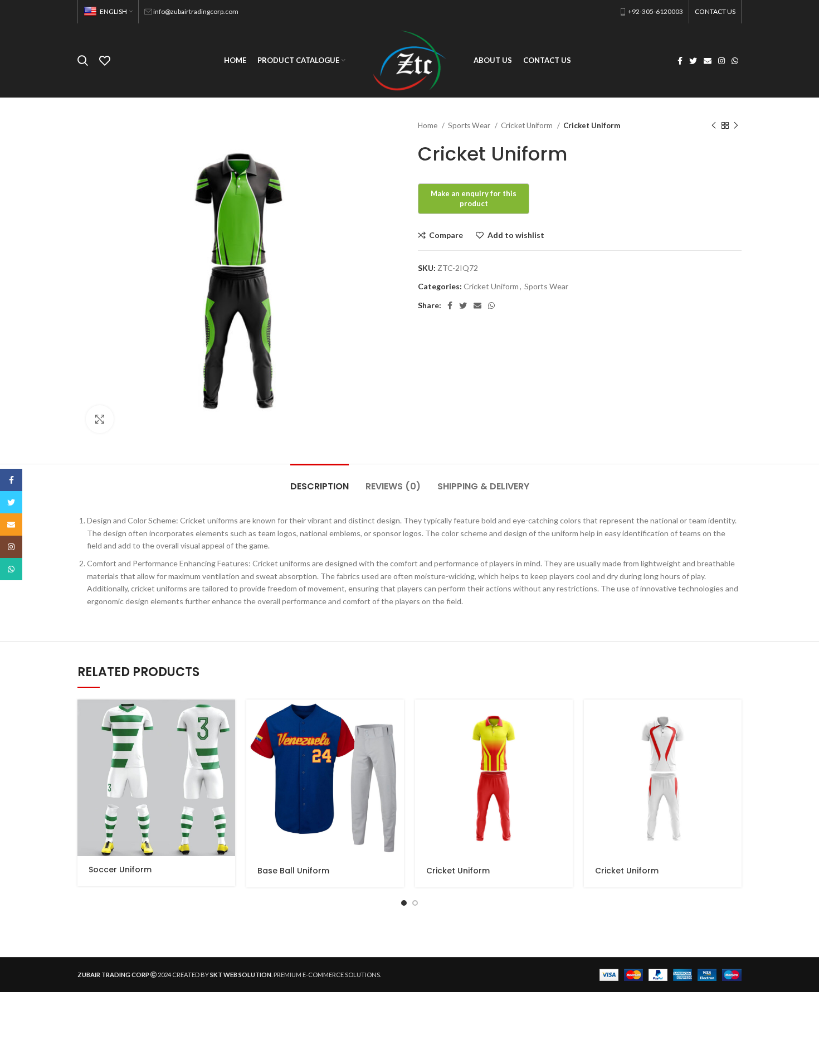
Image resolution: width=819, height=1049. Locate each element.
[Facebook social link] (680, 61)
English (113, 11)
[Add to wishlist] (227, 767)
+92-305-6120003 (655, 11)
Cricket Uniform (527, 125)
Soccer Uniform (120, 869)
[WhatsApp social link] (735, 61)
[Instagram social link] (721, 61)
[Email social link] (707, 61)
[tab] (319, 481)
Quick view (227, 717)
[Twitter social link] (693, 61)
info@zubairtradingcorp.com (195, 11)
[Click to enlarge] (100, 419)
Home (428, 125)
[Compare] (227, 742)
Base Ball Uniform (293, 870)
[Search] (83, 61)
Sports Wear (470, 125)
